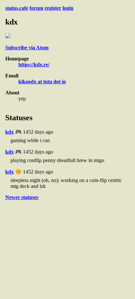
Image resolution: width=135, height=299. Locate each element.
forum (36, 8)
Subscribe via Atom (26, 47)
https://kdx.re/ (33, 64)
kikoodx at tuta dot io (42, 81)
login (68, 8)
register (53, 8)
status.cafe (16, 8)
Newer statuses (21, 197)
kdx (9, 132)
